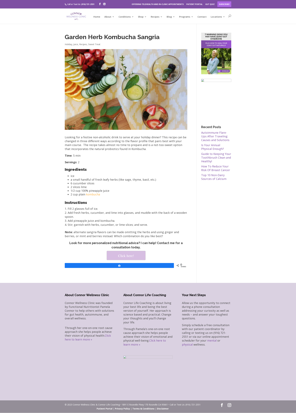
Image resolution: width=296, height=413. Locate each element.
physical (187, 344)
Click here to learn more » (88, 337)
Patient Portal (104, 408)
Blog (169, 17)
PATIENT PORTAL (194, 4)
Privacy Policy (122, 408)
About (107, 17)
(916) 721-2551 (88, 4)
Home (96, 17)
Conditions (125, 17)
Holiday (68, 44)
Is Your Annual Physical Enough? (212, 147)
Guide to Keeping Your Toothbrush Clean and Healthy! (216, 157)
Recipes (155, 17)
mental (212, 340)
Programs (184, 17)
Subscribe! (224, 4)
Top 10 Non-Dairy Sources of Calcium (213, 177)
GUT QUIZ (210, 4)
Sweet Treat (94, 44)
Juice (75, 44)
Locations (216, 17)
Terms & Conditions (143, 408)
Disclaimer (163, 408)
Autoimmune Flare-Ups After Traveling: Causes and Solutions (215, 136)
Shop (141, 17)
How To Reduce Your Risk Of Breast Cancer (215, 168)
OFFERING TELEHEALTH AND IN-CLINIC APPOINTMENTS (158, 4)
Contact (202, 17)
